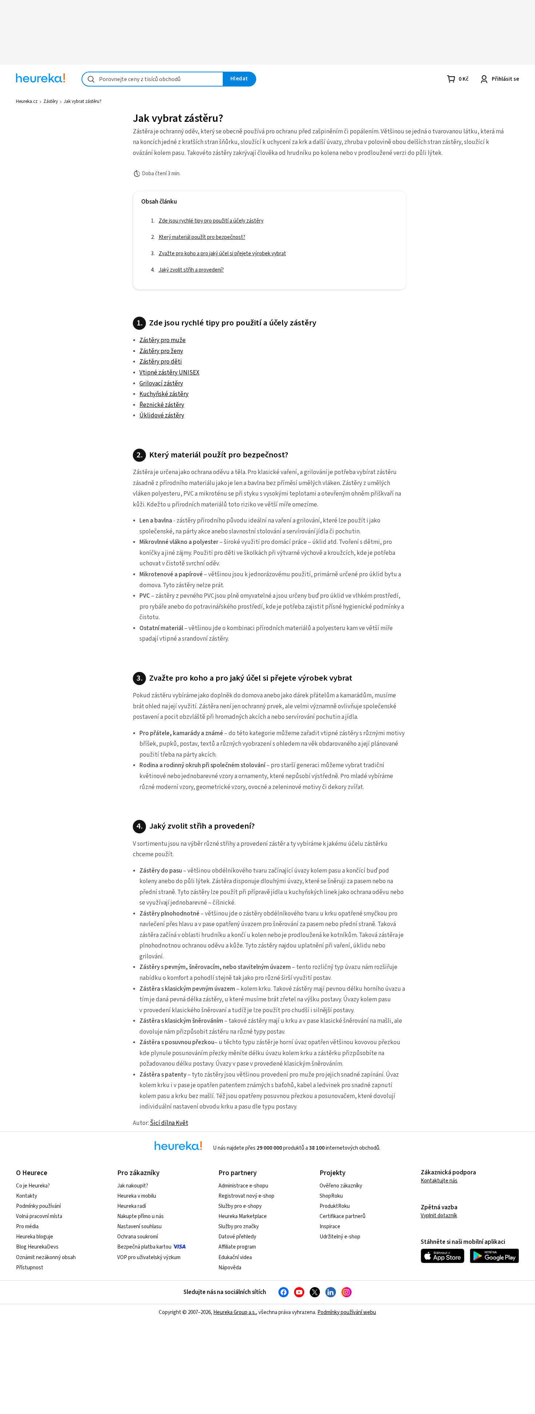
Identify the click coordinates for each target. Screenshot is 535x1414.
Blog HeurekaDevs (37, 1247)
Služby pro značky (238, 1226)
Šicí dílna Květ (169, 1123)
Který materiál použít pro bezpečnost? (61, 163)
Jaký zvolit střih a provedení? (66, 208)
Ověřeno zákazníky (341, 1186)
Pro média (27, 1226)
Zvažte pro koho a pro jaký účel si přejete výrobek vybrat (68, 187)
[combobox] (152, 79)
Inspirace (330, 1226)
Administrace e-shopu (243, 1186)
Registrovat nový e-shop (246, 1196)
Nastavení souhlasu (139, 1226)
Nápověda (229, 1267)
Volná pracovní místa (39, 1216)
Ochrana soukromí (137, 1237)
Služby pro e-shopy (240, 1206)
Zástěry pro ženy (161, 351)
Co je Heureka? (33, 1186)
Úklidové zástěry (161, 415)
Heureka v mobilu (136, 1196)
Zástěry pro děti (160, 361)
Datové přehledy (237, 1237)
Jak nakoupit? (132, 1186)
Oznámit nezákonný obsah (46, 1257)
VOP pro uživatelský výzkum (149, 1257)
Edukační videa (235, 1257)
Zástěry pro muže (162, 340)
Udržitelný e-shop (340, 1237)
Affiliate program (237, 1247)
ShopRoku (331, 1196)
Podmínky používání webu (346, 1312)
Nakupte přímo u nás (140, 1216)
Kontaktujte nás (439, 1181)
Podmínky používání (38, 1206)
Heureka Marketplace (242, 1216)
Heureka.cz (26, 101)
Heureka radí (131, 1206)
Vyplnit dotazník (439, 1215)
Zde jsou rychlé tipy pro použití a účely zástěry (70, 138)
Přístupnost (29, 1267)
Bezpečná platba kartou (144, 1247)
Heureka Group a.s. (234, 1312)
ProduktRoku (335, 1206)
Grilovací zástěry (161, 383)
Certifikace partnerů (342, 1216)
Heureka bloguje (34, 1237)
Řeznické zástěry (161, 405)
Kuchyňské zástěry (164, 394)
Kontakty (26, 1196)
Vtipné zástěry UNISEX (169, 372)
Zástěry (50, 101)
